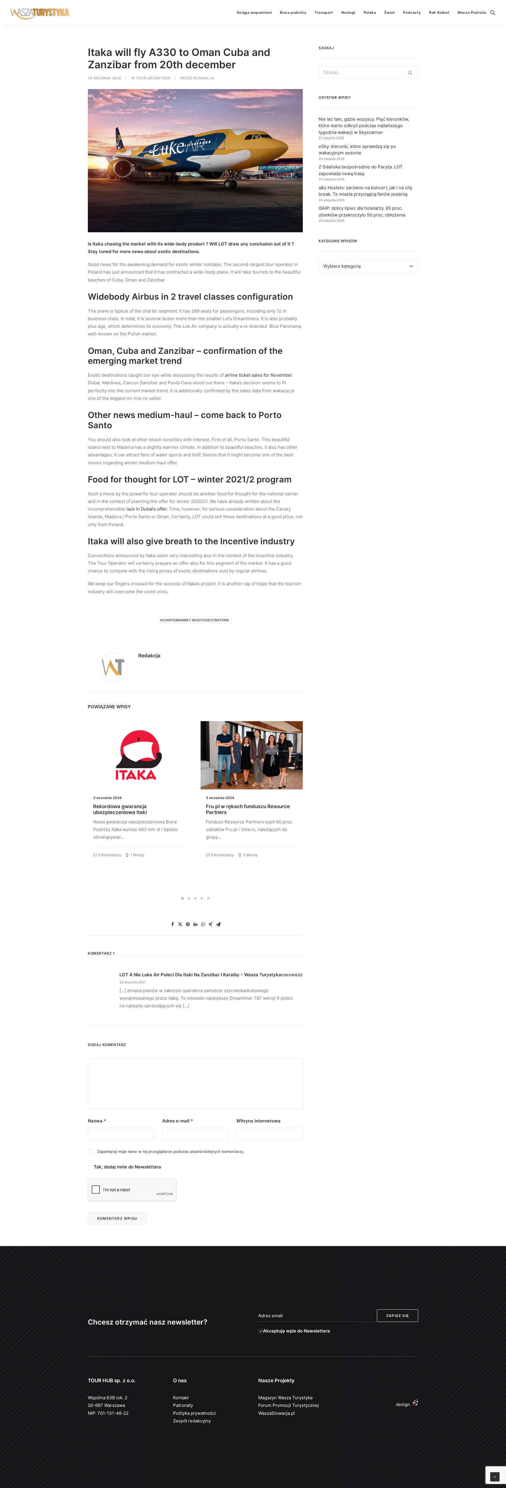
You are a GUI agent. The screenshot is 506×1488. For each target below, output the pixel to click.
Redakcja (203, 78)
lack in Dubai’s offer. (147, 509)
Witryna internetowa (258, 1121)
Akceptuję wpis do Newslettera (296, 1331)
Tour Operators (153, 78)
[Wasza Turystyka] (40, 12)
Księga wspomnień (254, 12)
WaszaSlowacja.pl (276, 1413)
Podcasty (412, 12)
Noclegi (348, 12)
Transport (323, 12)
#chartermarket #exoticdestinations (194, 620)
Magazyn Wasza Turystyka (285, 1397)
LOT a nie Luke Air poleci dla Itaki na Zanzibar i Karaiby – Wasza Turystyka (200, 974)
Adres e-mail (177, 1121)
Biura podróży (293, 12)
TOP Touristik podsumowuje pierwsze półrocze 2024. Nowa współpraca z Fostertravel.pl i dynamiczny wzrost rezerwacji (250, 815)
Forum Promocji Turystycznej (288, 1405)
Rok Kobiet (439, 12)
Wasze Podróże (471, 12)
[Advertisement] (368, 330)
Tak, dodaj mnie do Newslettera (127, 1167)
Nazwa (97, 1121)
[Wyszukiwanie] (492, 12)
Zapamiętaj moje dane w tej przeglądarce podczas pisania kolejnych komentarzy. (171, 1151)
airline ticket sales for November (258, 375)
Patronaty (183, 1405)
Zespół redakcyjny (192, 1421)
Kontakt (181, 1397)
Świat (389, 12)
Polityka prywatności (194, 1413)
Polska (370, 12)
